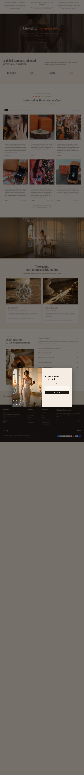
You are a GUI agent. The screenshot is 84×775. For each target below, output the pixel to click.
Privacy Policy (62, 395)
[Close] (70, 370)
